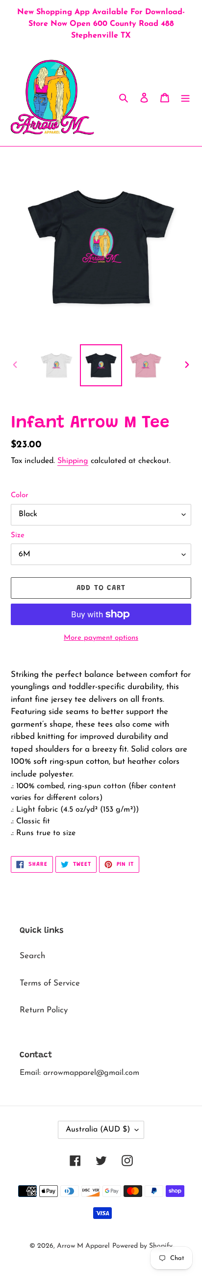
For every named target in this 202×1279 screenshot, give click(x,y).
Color (19, 495)
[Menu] (185, 97)
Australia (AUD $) (98, 1129)
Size (18, 535)
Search (32, 956)
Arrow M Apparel (83, 1246)
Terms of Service (50, 983)
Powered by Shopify (142, 1246)
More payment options (101, 638)
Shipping (72, 461)
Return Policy (44, 1010)
